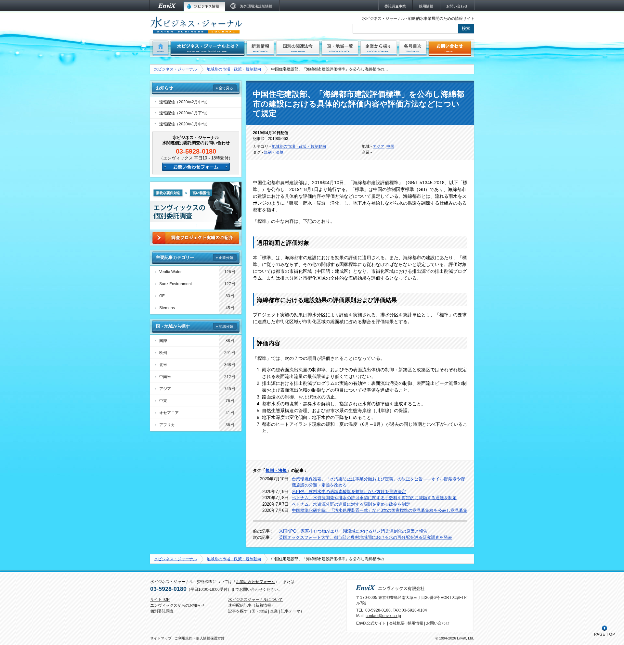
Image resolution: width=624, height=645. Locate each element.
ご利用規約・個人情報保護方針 (200, 638)
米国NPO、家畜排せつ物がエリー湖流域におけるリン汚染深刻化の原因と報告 (353, 531)
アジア (378, 146)
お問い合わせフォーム (255, 581)
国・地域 (259, 611)
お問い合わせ (437, 623)
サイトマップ (161, 638)
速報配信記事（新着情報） (251, 605)
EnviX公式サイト (371, 623)
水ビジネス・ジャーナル (175, 69)
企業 (274, 611)
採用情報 (415, 623)
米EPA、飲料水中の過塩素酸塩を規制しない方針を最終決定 (349, 491)
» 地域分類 (224, 326)
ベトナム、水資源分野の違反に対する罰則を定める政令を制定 (351, 504)
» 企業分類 (224, 257)
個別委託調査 (162, 611)
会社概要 (397, 623)
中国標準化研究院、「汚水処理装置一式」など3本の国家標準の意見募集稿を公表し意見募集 (379, 510)
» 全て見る (224, 88)
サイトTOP (160, 599)
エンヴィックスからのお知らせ (177, 605)
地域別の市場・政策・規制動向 (234, 69)
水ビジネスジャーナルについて (255, 599)
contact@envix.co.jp (383, 615)
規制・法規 (273, 152)
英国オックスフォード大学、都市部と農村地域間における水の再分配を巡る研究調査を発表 (365, 537)
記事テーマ (290, 611)
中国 (390, 146)
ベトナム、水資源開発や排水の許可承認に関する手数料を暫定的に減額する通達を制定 (374, 497)
